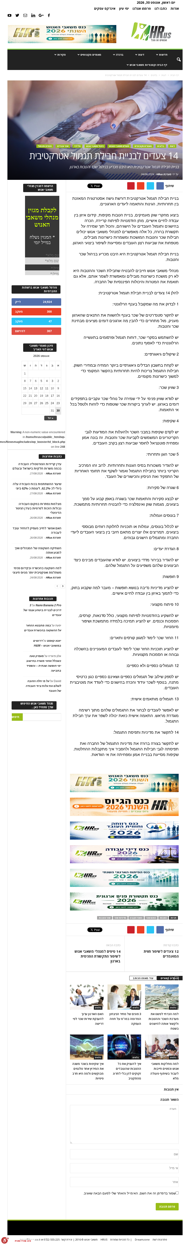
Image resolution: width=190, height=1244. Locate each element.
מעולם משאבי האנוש (119, 146)
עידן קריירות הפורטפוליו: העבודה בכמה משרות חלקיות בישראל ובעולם (37, 466)
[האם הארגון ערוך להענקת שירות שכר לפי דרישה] (87, 996)
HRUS (104, 1239)
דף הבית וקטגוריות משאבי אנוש (148, 65)
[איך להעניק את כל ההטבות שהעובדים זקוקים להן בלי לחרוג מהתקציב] (124, 1047)
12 (41, 388)
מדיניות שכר (120, 917)
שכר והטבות (105, 917)
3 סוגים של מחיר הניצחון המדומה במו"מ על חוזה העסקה (125, 1019)
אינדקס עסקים (104, 8)
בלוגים (160, 146)
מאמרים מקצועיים (90, 54)
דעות (141, 54)
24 (52, 403)
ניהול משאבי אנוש (95, 146)
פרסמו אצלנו (142, 8)
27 (35, 403)
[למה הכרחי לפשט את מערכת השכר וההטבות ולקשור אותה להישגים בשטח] (162, 996)
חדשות (163, 54)
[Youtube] (9, 15)
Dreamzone (142, 1239)
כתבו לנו (161, 8)
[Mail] (25, 15)
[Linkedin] (33, 15)
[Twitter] (17, 15)
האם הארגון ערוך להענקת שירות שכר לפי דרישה (88, 1019)
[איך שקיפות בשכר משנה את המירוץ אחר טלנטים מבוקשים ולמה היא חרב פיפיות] (87, 1047)
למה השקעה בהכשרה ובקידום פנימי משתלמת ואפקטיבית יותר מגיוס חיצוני (37, 570)
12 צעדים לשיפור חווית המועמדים (161, 953)
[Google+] (41, 15)
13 (35, 388)
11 (46, 388)
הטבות (163, 917)
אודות (175, 8)
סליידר (77, 146)
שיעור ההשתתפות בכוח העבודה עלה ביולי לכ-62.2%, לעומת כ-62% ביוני (37, 486)
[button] (176, 60)
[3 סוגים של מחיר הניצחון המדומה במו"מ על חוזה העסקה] (124, 996)
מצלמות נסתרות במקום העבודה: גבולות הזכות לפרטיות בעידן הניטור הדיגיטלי (38, 508)
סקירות (61, 54)
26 (41, 403)
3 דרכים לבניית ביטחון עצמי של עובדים (42, 610)
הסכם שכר (151, 917)
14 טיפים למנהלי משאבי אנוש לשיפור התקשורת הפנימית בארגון (97, 956)
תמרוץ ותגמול (45, 146)
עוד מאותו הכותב (143, 978)
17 (52, 395)
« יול (50, 418)
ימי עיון (124, 8)
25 (46, 403)
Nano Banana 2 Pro (48, 605)
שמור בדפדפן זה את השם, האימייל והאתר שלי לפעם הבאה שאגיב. (129, 1193)
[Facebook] (49, 15)
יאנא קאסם (54, 640)
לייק (18, 302)
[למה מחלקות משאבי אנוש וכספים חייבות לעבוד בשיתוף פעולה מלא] (162, 1047)
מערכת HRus (163, 174)
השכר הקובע (136, 917)
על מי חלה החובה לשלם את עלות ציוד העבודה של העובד (43, 685)
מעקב (19, 312)
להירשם (20, 331)
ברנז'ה (120, 54)
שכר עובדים (63, 146)
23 (58, 403)
